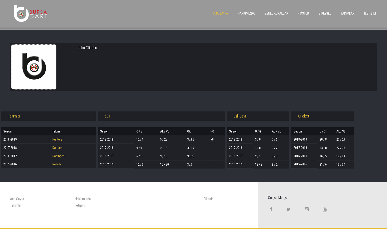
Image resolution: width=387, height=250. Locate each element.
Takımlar (348, 13)
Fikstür (303, 13)
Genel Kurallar (276, 13)
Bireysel (325, 13)
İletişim (370, 13)
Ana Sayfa (220, 13)
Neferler (57, 164)
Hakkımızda (246, 13)
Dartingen (58, 156)
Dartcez (57, 148)
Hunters (57, 139)
